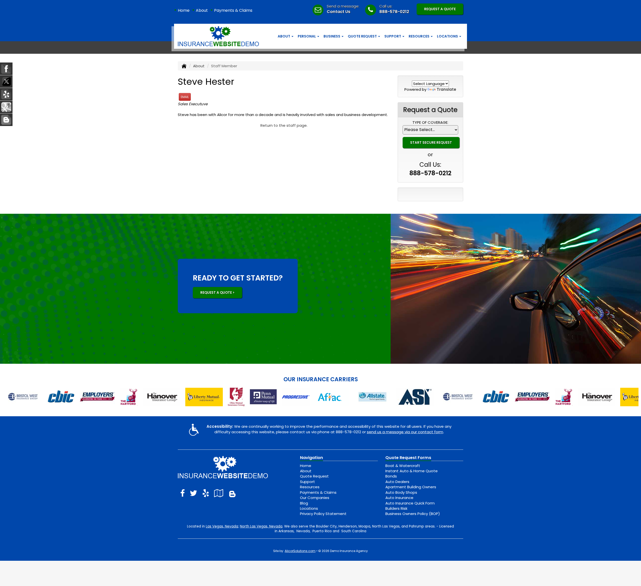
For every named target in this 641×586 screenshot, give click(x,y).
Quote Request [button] (363, 36)
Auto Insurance (399, 497)
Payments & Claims (233, 10)
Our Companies (314, 497)
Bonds (391, 476)
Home (184, 10)
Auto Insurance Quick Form (410, 503)
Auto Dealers (397, 481)
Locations (309, 508)
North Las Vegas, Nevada (261, 526)
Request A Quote (440, 9)
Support (307, 481)
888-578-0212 (394, 11)
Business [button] (332, 36)
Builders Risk (396, 508)
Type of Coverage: (430, 122)
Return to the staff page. (283, 125)
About (202, 10)
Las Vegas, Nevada (222, 526)
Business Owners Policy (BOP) (412, 513)
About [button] (284, 36)
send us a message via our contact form (405, 431)
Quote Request (314, 476)
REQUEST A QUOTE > (217, 292)
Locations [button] (448, 36)
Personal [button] (307, 36)
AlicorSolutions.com (300, 551)
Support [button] (393, 36)
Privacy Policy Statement (323, 513)
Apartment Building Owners (410, 487)
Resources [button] (419, 36)
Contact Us (338, 11)
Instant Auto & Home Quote (411, 471)
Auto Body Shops (401, 492)
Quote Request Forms (408, 457)
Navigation (311, 457)
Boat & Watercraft (402, 465)
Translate (446, 89)
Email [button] (185, 97)
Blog (304, 503)
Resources (309, 487)
